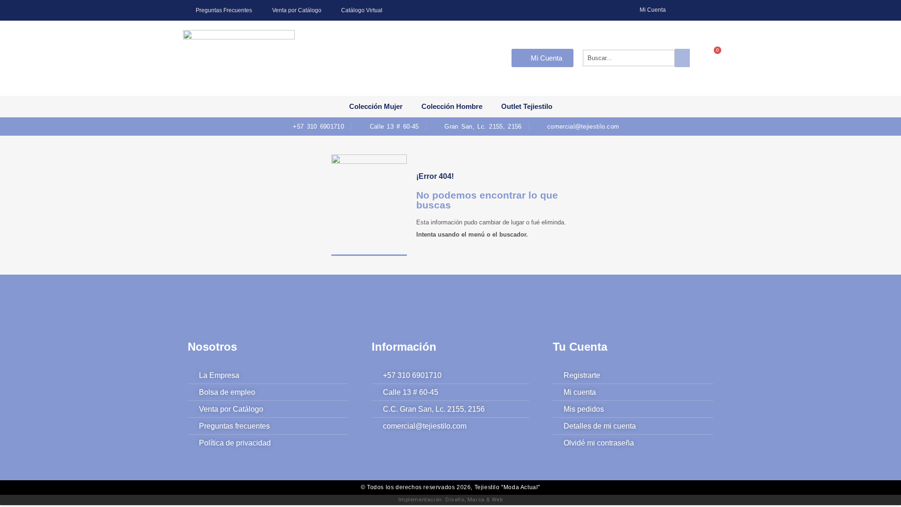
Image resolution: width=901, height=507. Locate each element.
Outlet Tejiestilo (526, 106)
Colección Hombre (451, 106)
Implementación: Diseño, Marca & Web (450, 499)
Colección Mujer (376, 106)
